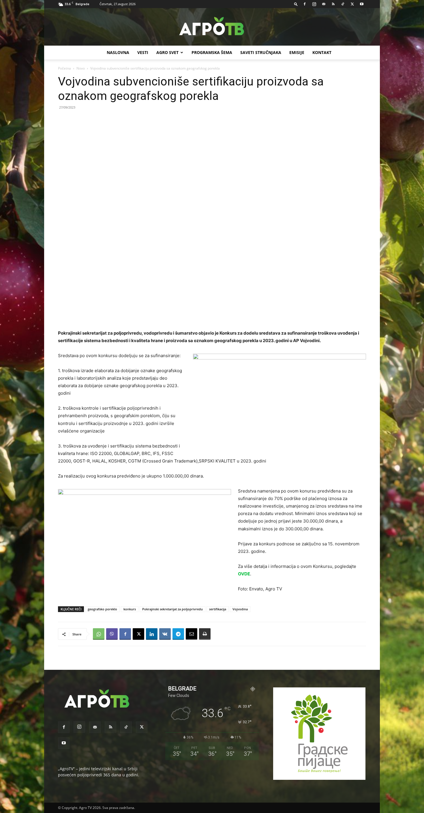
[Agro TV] (212, 27)
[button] (296, 4)
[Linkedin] (151, 634)
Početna (64, 68)
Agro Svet (167, 52)
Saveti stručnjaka (260, 52)
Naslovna (118, 52)
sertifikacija (217, 609)
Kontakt (321, 52)
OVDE (244, 574)
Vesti (142, 52)
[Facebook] (304, 4)
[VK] (165, 634)
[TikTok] (342, 4)
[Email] (191, 634)
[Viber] (112, 634)
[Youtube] (361, 4)
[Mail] (323, 4)
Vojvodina (240, 609)
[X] (352, 4)
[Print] (205, 634)
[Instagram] (314, 4)
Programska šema (212, 52)
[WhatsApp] (98, 634)
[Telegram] (178, 634)
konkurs (129, 609)
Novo (80, 68)
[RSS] (333, 4)
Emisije (296, 52)
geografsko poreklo (102, 609)
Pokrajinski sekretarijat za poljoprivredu (172, 609)
